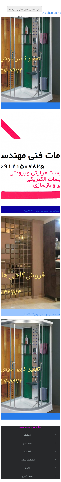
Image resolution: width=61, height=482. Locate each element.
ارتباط (27, 468)
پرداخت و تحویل (27, 459)
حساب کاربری (27, 476)
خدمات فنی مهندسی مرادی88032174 (42, 211)
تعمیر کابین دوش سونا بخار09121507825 (41, 107)
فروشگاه (27, 435)
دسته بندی (27, 443)
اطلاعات (27, 451)
